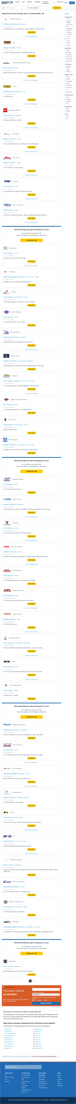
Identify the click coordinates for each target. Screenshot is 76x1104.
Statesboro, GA (39, 1048)
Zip (33, 987)
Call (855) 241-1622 (31, 240)
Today (67, 50)
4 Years (68, 43)
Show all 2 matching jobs (31, 36)
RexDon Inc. (14, 292)
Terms (31, 1100)
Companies (37, 2)
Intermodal (68, 87)
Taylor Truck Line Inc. (17, 744)
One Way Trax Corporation (16, 859)
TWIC (67, 108)
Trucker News (42, 1079)
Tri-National (15, 181)
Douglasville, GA (10, 1046)
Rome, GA (37, 1035)
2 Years (68, 38)
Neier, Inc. (12, 812)
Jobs (23, 2)
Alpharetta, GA (9, 1042)
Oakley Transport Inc (17, 614)
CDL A (34, 1000)
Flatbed (68, 79)
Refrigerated (69, 81)
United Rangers (12, 961)
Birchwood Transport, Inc (16, 19)
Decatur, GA (9, 1031)
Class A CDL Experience (38, 992)
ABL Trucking (16, 921)
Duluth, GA (8, 1048)
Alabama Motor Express (18, 590)
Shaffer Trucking (17, 499)
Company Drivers (68, 67)
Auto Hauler (69, 85)
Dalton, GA (37, 1037)
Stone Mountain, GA (11, 1033)
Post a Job (24, 1091)
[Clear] (24, 8)
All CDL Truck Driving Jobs (9, 1056)
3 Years (68, 40)
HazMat (68, 111)
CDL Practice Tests (43, 1083)
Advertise (60, 2)
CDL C (46, 1000)
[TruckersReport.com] (7, 2)
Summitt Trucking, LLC (16, 312)
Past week (68, 56)
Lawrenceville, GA (10, 1035)
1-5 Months (69, 32)
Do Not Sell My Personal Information (21, 1100)
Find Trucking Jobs (26, 1075)
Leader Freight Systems (14, 637)
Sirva (14, 836)
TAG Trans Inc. (12, 271)
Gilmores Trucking (15, 355)
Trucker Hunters (12, 248)
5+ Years (68, 45)
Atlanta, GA (8, 1029)
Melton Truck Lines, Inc (18, 205)
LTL (67, 89)
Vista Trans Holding (17, 768)
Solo (67, 118)
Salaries (29, 2)
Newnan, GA (38, 1031)
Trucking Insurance (43, 1087)
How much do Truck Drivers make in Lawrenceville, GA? (22, 1012)
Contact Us (7, 1081)
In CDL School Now (69, 25)
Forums (17, 2)
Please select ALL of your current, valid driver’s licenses (44, 998)
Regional (68, 99)
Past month (69, 61)
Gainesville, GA (39, 1029)
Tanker (68, 83)
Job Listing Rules (44, 1100)
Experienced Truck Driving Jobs (23, 1056)
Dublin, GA (37, 1039)
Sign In (72, 2)
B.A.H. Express (16, 133)
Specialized (69, 92)
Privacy (10, 1100)
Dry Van (68, 76)
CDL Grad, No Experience (69, 29)
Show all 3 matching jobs (31, 104)
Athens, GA (38, 1033)
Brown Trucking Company (19, 881)
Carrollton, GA (9, 1044)
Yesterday (68, 52)
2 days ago (68, 54)
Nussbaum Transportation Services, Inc (22, 62)
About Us (59, 1075)
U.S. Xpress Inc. (15, 523)
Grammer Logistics (13, 439)
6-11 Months (69, 34)
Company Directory (26, 1089)
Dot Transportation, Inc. (16, 792)
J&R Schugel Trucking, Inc (18, 479)
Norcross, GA (9, 1039)
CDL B (40, 1000)
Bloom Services (12, 419)
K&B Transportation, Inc (15, 332)
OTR (67, 97)
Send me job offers (46, 1003)
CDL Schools (41, 1085)
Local (67, 103)
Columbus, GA (38, 1046)
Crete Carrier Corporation (16, 546)
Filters (67, 13)
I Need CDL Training (68, 22)
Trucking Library (42, 1081)
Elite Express (14, 375)
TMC (14, 42)
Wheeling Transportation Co (19, 724)
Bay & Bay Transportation (15, 110)
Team (67, 116)
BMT (14, 661)
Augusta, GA (38, 1044)
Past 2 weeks (69, 59)
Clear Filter (68, 18)
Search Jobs (57, 7)
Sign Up (66, 2)
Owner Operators (68, 71)
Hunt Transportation (17, 570)
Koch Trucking (16, 157)
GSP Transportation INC (15, 685)
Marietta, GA (9, 1037)
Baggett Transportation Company (19, 399)
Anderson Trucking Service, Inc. (16, 901)
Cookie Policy (37, 1100)
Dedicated (68, 101)
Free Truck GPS (42, 1077)
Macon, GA (37, 1042)
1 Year (67, 36)
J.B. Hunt (15, 86)
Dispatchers (60, 1085)
